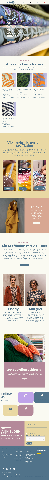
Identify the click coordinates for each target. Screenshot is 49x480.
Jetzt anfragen (9, 188)
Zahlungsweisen (29, 462)
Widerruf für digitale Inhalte (29, 460)
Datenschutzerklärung (33, 435)
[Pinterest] (14, 469)
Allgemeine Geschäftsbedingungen (30, 453)
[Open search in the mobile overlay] (30, 2)
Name (28, 429)
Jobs (26, 457)
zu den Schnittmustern (39, 188)
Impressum (28, 455)
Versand (7, 96)
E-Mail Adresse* (31, 424)
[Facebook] (3, 469)
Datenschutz (28, 451)
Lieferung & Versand (5, 456)
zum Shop (23, 188)
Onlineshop (31, 69)
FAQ (3, 451)
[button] (23, 3)
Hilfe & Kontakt (6, 453)
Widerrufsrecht (29, 458)
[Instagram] (7, 469)
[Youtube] (10, 469)
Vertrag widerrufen (7, 454)
